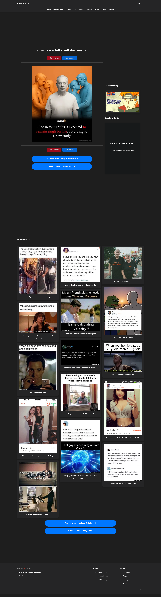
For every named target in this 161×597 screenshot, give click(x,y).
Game (104, 9)
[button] (139, 4)
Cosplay (68, 9)
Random (111, 9)
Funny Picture (58, 9)
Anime (97, 9)
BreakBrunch (28, 572)
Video (49, 9)
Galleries (89, 9)
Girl (75, 9)
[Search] (143, 4)
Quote (81, 9)
